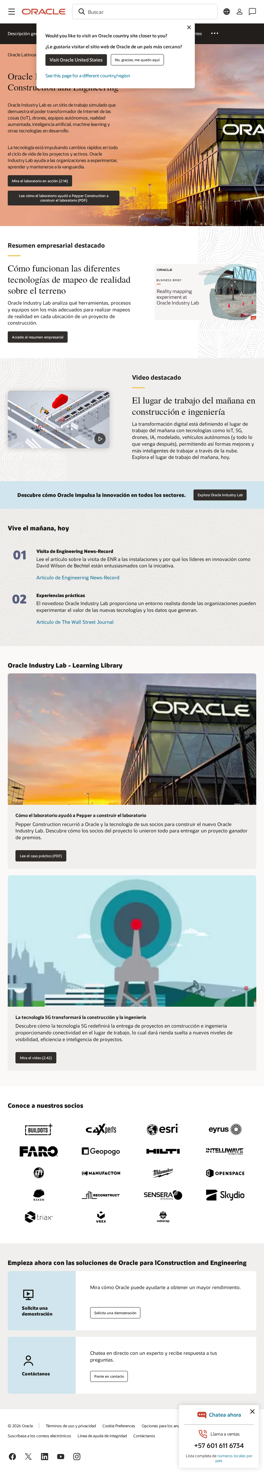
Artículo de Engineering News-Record (77, 577)
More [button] (218, 33)
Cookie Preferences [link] (118, 1425)
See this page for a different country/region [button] (87, 75)
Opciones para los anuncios (165, 1425)
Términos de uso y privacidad (71, 1425)
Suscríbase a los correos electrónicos (39, 1435)
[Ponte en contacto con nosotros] (252, 11)
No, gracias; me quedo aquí (137, 59)
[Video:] (58, 419)
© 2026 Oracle (20, 1425)
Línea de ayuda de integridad (102, 1435)
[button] (11, 11)
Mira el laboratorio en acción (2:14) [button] (40, 180)
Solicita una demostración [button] (115, 1312)
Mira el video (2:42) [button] (36, 1057)
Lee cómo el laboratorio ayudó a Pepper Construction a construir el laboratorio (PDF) (63, 197)
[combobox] (145, 11)
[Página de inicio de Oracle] (44, 11)
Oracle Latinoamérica (29, 55)
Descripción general (26, 33)
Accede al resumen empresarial (37, 337)
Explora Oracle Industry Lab (220, 494)
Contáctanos (144, 1435)
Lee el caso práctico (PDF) (41, 855)
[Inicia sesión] (239, 11)
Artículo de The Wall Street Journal (75, 622)
